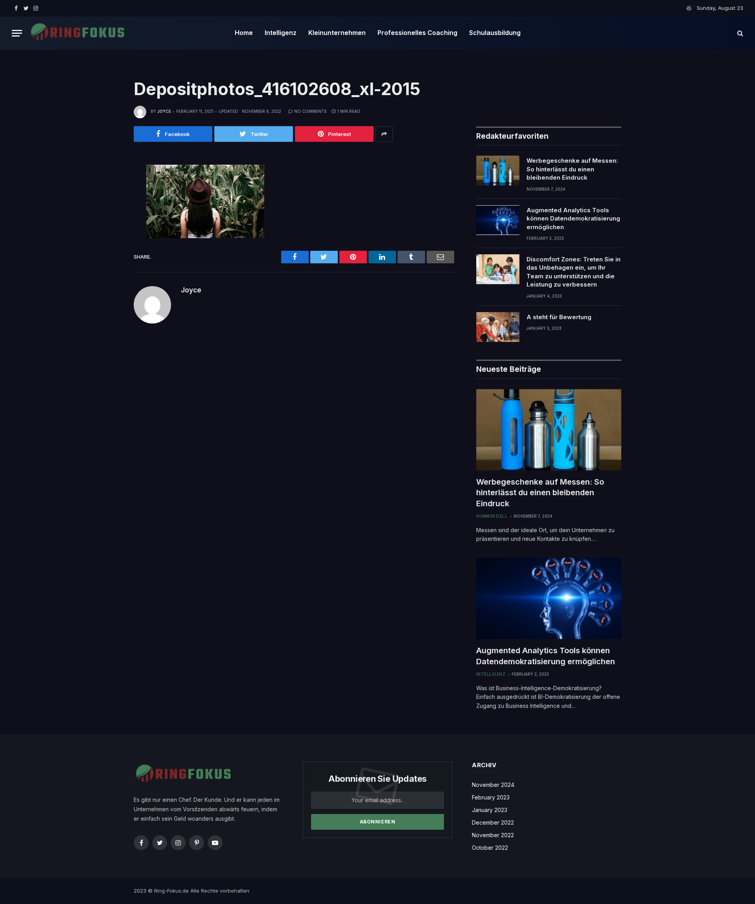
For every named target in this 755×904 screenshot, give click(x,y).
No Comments (310, 111)
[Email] (107, 263)
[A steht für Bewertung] (497, 327)
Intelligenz (280, 33)
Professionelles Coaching (417, 33)
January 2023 (489, 810)
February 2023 (491, 797)
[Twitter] (107, 209)
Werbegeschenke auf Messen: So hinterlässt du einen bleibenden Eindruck (572, 169)
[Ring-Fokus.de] (77, 33)
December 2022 (493, 822)
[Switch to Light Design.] (689, 8)
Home (244, 33)
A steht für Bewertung (559, 317)
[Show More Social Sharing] (384, 134)
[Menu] (17, 33)
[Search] (739, 33)
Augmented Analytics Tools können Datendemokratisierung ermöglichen (573, 218)
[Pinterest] (107, 245)
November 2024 (493, 784)
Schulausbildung (495, 33)
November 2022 (493, 835)
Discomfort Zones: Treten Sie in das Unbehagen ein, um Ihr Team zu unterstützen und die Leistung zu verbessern (574, 271)
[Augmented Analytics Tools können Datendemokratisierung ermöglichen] (497, 220)
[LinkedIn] (107, 227)
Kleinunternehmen (337, 33)
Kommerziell (492, 516)
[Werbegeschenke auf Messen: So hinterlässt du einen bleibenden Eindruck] (497, 171)
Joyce (164, 111)
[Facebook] (107, 192)
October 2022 (490, 847)
